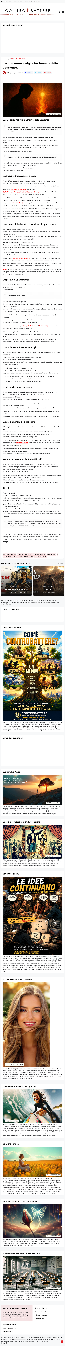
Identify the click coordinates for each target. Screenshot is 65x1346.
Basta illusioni (38, 2)
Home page (6, 59)
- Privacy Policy (39, 1318)
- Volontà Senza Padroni (42, 1312)
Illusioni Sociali (29, 556)
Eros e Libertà (18, 556)
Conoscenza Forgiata (18, 59)
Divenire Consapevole (40, 554)
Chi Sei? (48, 589)
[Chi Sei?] (48, 581)
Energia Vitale (52, 554)
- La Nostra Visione (9, 1328)
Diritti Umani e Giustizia (25, 554)
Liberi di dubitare (6, 2)
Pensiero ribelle (28, 2)
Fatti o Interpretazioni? (16, 589)
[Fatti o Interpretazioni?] (16, 581)
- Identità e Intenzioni (41, 1315)
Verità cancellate (17, 2)
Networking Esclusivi (41, 556)
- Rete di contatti (8, 1331)
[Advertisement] (32, 40)
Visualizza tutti (60, 563)
